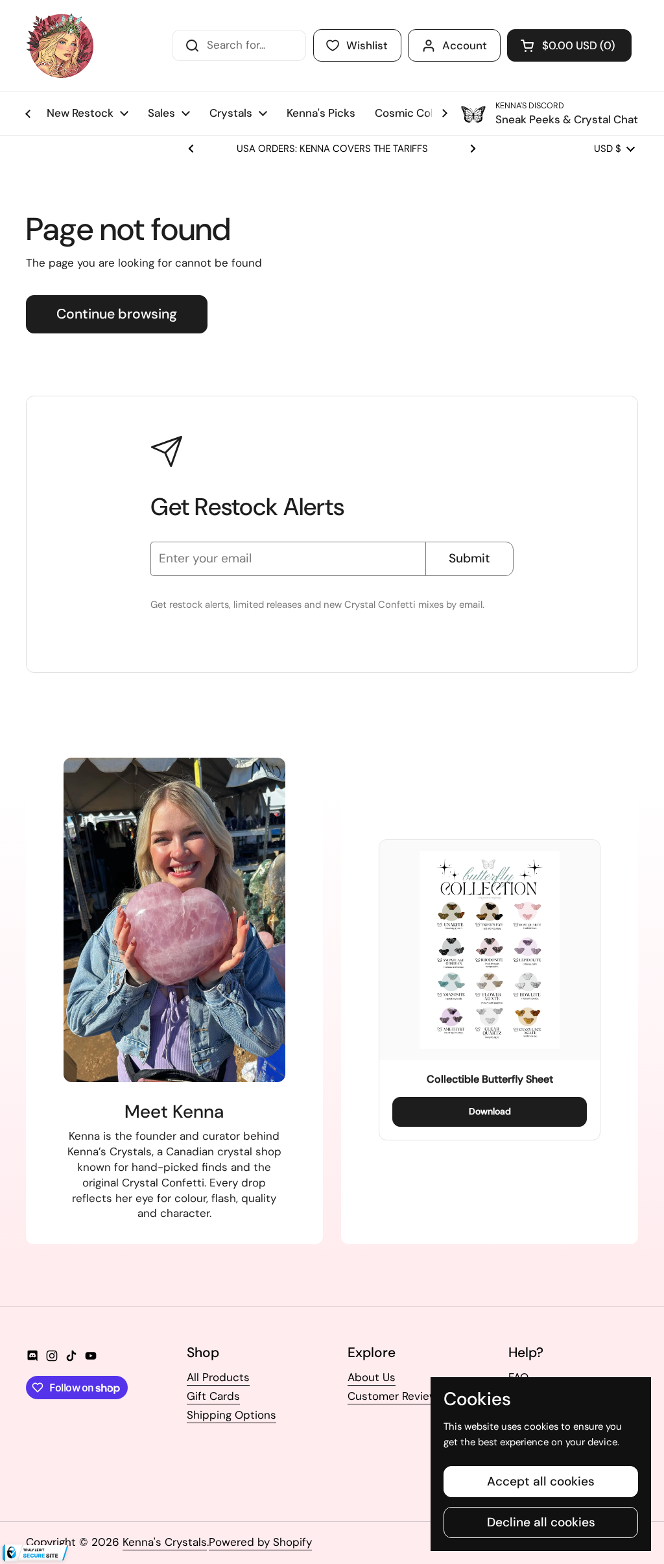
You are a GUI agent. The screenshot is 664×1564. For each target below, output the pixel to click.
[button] (569, 45)
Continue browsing (116, 314)
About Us (372, 1377)
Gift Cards (213, 1396)
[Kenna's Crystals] (59, 45)
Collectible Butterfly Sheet (490, 1079)
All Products (218, 1377)
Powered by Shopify (260, 1542)
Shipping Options (231, 1415)
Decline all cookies (541, 1522)
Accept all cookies (541, 1481)
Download (490, 1111)
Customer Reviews (396, 1396)
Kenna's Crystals (165, 1542)
